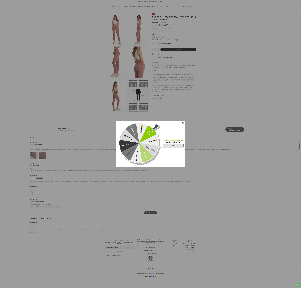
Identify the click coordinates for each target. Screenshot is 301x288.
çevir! (173, 145)
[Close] (183, 123)
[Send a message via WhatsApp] (298, 285)
